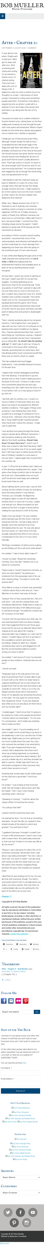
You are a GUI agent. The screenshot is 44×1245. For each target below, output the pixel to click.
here (24, 1063)
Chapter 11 (7, 896)
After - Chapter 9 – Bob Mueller (15, 969)
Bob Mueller (22, 5)
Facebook (20, 1212)
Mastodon (4, 1243)
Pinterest (14, 1222)
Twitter (8, 1212)
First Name (6, 1068)
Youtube (32, 1212)
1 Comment (31, 48)
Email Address (7, 1079)
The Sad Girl (20, 1134)
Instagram (26, 1222)
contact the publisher (19, 934)
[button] (2, 16)
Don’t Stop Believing (20, 1103)
